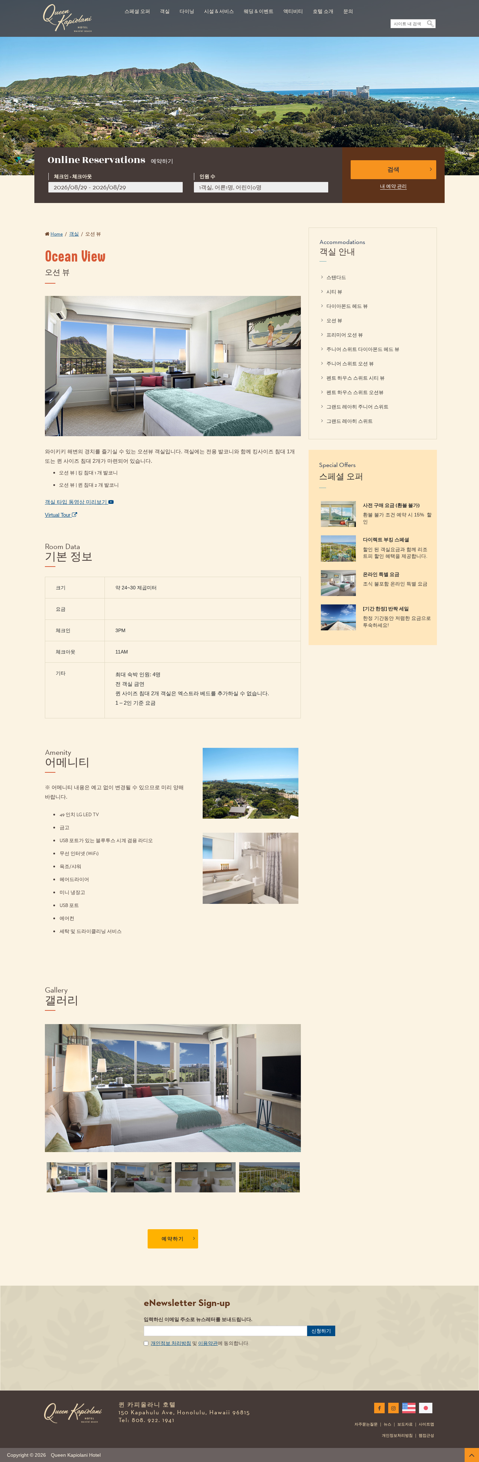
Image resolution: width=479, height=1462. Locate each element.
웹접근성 (426, 1435)
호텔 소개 (323, 11)
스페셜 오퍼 (137, 11)
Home (56, 234)
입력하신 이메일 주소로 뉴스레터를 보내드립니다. (198, 1319)
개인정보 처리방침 (171, 1343)
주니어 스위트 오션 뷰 (350, 363)
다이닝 (187, 11)
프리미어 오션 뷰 (344, 335)
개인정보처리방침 (397, 1435)
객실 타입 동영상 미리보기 (76, 502)
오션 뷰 (334, 320)
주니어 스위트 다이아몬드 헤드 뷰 (362, 349)
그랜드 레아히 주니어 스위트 (357, 407)
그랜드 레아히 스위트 (349, 421)
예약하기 (173, 1239)
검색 (393, 169)
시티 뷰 (334, 292)
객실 (165, 11)
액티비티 (293, 11)
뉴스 (387, 1424)
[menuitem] (137, 7)
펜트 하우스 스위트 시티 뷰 (355, 378)
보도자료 (405, 1424)
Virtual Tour (58, 515)
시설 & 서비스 (219, 11)
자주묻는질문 (366, 1424)
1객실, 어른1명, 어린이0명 (230, 187)
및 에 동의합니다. (200, 1343)
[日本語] (424, 1408)
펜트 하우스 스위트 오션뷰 (355, 392)
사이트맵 (426, 1424)
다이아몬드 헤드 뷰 (347, 306)
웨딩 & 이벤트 (259, 11)
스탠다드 (336, 277)
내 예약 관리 (393, 186)
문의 (348, 11)
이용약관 (208, 1343)
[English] (407, 1408)
